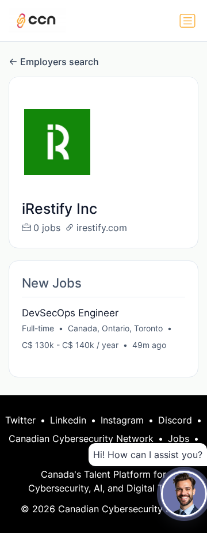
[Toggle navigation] (187, 21)
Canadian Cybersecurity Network (81, 438)
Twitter (20, 420)
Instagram (122, 420)
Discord (175, 420)
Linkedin (68, 420)
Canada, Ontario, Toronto (115, 328)
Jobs (178, 438)
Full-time (38, 328)
